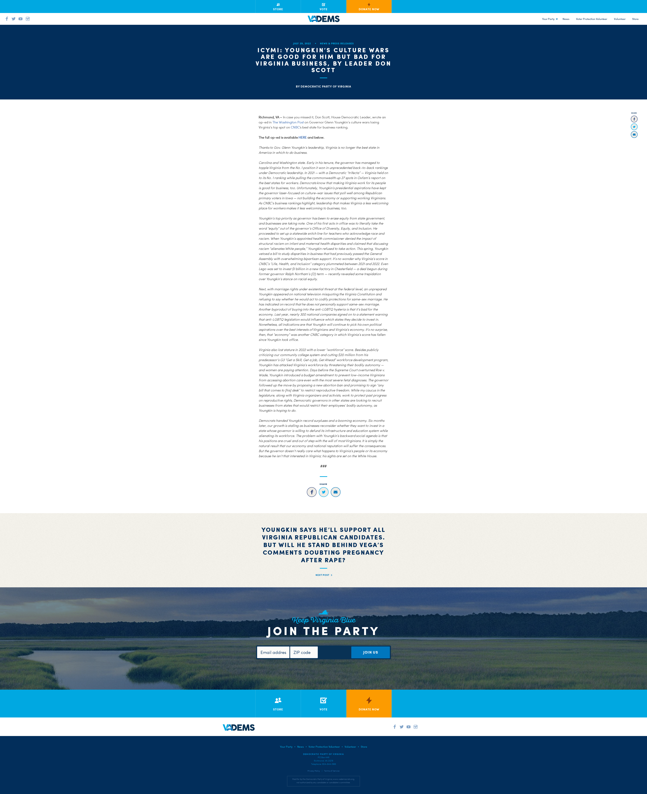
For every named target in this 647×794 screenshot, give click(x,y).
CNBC (295, 127)
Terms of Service (332, 771)
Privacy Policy (313, 771)
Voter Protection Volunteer (591, 19)
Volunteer (619, 19)
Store (364, 746)
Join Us (370, 652)
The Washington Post (288, 122)
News (566, 19)
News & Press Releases (337, 43)
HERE (303, 137)
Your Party (548, 19)
